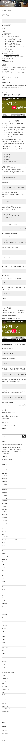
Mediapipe (4, 614)
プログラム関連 (5, 681)
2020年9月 (4, 489)
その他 (3, 669)
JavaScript (4, 603)
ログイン (4, 703)
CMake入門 (4, 456)
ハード (3, 675)
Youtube (4, 664)
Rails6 (3, 642)
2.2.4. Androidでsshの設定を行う (12, 44)
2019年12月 (4, 506)
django (3, 575)
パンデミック (5, 678)
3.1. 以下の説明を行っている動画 (11, 55)
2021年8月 (4, 476)
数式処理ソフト (5, 689)
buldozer (4, 553)
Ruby (3, 645)
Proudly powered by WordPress (9, 740)
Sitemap (4, 726)
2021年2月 (4, 481)
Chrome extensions (6, 561)
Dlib (3, 578)
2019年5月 (4, 523)
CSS (3, 570)
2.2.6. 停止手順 (8, 49)
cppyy (3, 567)
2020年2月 (4, 500)
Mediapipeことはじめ (7, 459)
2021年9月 (4, 473)
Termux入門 (5, 16)
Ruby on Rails (5, 647)
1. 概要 (3, 31)
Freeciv (3, 592)
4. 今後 (3, 60)
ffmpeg (3, 589)
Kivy (3, 606)
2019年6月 (4, 520)
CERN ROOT (5, 556)
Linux (3, 611)
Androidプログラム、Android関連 (9, 539)
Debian (3, 573)
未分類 (3, 694)
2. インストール (5, 34)
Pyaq (3, 631)
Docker (3, 581)
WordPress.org (5, 711)
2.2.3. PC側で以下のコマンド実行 (12, 43)
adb (3, 534)
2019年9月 (4, 514)
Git (2, 595)
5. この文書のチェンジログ (8, 61)
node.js (3, 622)
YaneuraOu (4, 661)
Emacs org (4, 586)
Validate (4, 428)
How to (3, 600)
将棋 (3, 683)
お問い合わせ (5, 733)
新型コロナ (4, 692)
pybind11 (4, 634)
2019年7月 (4, 517)
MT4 (3, 617)
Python (3, 636)
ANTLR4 (4, 545)
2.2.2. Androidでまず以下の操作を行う (13, 41)
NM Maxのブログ (8, 2)
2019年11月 (4, 509)
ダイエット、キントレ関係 (8, 672)
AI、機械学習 (5, 537)
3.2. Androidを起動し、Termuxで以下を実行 (13, 56)
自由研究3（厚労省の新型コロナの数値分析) (12, 444)
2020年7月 (4, 495)
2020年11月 (4, 487)
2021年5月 (4, 478)
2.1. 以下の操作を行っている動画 (11, 36)
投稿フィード (5, 706)
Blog (3, 548)
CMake (3, 564)
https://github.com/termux (20, 85)
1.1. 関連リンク (7, 33)
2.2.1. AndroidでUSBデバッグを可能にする (14, 39)
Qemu (3, 639)
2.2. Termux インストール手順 (10, 38)
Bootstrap (4, 550)
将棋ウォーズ (5, 686)
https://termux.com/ (10, 85)
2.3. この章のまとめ (8, 51)
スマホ (3, 667)
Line (3, 609)
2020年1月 (4, 503)
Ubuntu (3, 658)
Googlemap (4, 597)
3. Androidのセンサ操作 (7, 53)
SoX (3, 650)
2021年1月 (4, 484)
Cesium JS (4, 559)
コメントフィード (6, 708)
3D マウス (4, 531)
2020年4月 (4, 498)
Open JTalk (4, 625)
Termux (3, 653)
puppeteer (4, 628)
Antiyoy (3, 542)
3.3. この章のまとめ (8, 58)
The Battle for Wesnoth (7, 656)
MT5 (3, 620)
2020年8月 (4, 492)
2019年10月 (4, 511)
